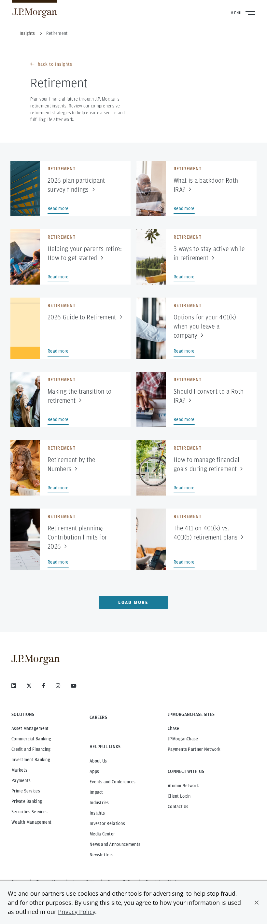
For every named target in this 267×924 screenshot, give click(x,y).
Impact (96, 792)
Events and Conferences (112, 781)
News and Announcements (115, 844)
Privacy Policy (76, 912)
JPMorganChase (183, 738)
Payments (21, 780)
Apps (94, 771)
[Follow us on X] (29, 685)
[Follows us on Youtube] (74, 685)
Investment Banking (30, 759)
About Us (98, 760)
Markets (19, 770)
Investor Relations (107, 823)
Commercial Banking (31, 738)
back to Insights (55, 64)
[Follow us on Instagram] (58, 685)
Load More (133, 602)
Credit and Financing (31, 749)
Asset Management (30, 728)
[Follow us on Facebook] (43, 685)
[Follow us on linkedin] (13, 685)
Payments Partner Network (194, 749)
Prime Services (25, 790)
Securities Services (29, 811)
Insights (97, 813)
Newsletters (101, 854)
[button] (256, 902)
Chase (173, 728)
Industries (99, 802)
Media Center (102, 833)
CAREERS (98, 717)
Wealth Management (31, 822)
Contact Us (178, 806)
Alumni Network (183, 785)
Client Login (179, 796)
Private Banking (26, 801)
